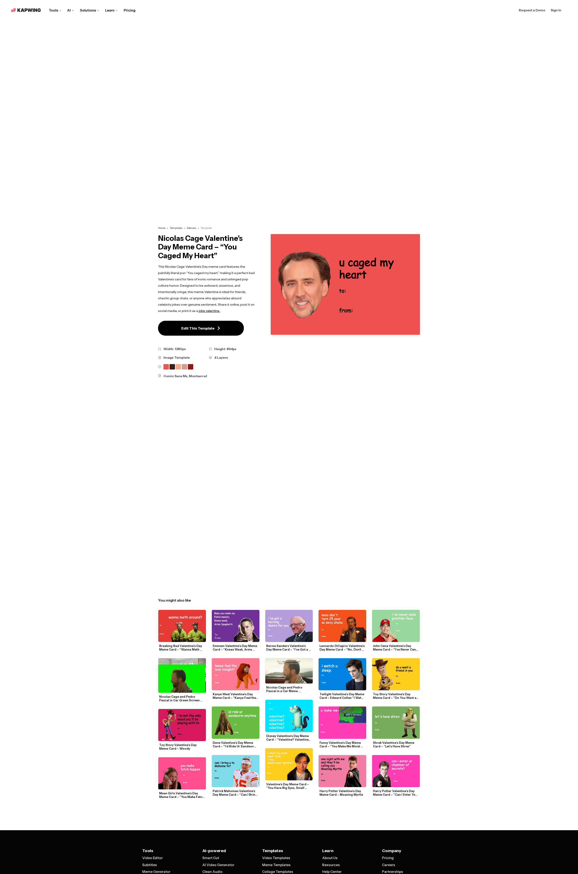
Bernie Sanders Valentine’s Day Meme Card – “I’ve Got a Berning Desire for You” (287, 647)
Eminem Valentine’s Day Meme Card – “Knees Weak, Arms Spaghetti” (235, 647)
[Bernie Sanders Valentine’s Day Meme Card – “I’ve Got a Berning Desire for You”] (289, 626)
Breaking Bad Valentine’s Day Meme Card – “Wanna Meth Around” (181, 647)
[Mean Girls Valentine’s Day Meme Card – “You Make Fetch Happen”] (182, 773)
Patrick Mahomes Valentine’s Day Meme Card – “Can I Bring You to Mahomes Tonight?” (235, 792)
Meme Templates (276, 865)
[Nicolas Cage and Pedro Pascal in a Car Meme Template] (289, 670)
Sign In (556, 10)
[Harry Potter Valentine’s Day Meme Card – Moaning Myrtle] (342, 771)
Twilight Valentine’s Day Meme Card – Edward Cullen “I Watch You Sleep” (342, 696)
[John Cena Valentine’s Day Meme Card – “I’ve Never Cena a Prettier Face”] (396, 626)
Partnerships (392, 871)
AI (69, 10)
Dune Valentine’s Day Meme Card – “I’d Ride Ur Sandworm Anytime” (235, 744)
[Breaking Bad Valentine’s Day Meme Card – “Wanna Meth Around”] (182, 626)
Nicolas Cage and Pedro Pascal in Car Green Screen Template (179, 698)
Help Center (332, 871)
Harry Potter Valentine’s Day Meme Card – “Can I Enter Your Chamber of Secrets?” (396, 792)
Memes (191, 228)
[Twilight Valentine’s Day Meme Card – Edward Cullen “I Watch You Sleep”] (342, 674)
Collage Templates (277, 871)
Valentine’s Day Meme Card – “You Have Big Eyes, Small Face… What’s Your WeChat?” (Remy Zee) (288, 786)
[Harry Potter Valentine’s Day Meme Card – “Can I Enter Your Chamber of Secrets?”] (396, 771)
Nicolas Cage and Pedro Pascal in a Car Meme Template (284, 689)
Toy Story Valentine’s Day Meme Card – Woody (178, 746)
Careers (388, 865)
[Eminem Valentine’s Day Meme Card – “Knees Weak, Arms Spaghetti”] (235, 626)
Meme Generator (156, 871)
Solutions (88, 10)
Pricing (129, 10)
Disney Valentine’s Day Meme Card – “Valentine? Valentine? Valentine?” (288, 737)
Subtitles (149, 865)
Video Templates (276, 858)
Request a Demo (532, 10)
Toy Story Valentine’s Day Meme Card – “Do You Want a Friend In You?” (395, 696)
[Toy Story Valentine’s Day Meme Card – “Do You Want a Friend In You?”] (396, 674)
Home (161, 228)
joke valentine (209, 311)
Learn (109, 10)
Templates (176, 228)
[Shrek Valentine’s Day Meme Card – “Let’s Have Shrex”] (396, 723)
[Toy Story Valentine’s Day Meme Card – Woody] (182, 725)
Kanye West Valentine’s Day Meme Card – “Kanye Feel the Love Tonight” (235, 696)
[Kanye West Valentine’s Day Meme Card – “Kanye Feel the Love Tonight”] (235, 674)
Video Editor (152, 858)
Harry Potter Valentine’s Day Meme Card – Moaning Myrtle (341, 792)
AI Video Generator (218, 865)
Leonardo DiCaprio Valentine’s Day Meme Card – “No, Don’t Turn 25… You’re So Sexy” (342, 647)
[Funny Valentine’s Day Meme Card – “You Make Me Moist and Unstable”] (342, 723)
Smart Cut (210, 858)
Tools (53, 10)
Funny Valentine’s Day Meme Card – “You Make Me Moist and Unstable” (340, 744)
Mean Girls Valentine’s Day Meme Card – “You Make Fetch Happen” (182, 795)
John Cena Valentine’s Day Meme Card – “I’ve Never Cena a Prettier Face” (395, 647)
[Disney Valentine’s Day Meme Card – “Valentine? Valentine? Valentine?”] (289, 716)
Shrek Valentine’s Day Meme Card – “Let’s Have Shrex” (394, 744)
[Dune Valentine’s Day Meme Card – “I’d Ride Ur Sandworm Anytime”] (235, 723)
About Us (330, 858)
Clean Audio (212, 871)
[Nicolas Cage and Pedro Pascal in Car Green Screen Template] (182, 675)
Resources (331, 865)
